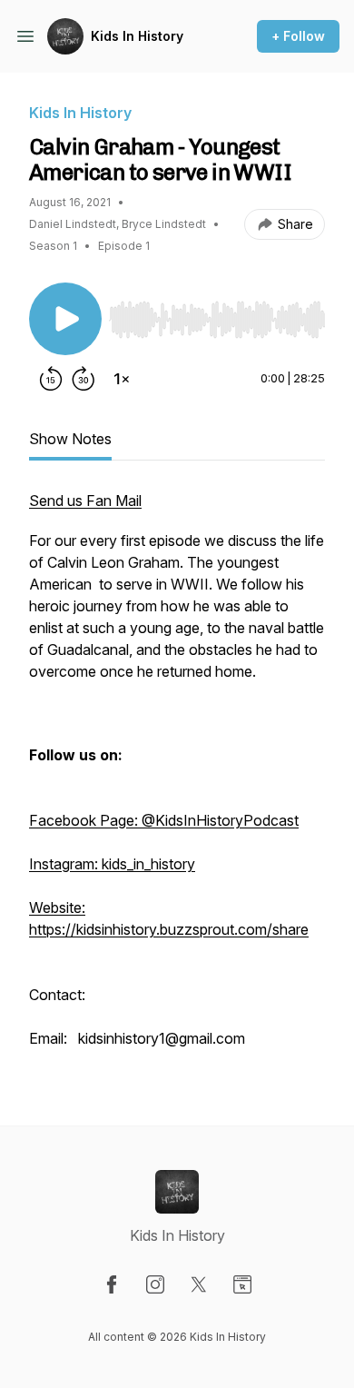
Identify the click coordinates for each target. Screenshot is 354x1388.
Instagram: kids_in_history (112, 864)
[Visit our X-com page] (199, 1284)
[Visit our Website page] (242, 1284)
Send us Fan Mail (85, 500)
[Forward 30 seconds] (83, 379)
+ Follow (298, 36)
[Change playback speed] (121, 379)
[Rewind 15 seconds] (51, 379)
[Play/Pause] (65, 319)
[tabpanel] (177, 778)
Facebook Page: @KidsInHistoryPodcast (164, 820)
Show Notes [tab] (70, 439)
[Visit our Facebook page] (112, 1284)
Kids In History (137, 36)
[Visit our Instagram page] (155, 1284)
